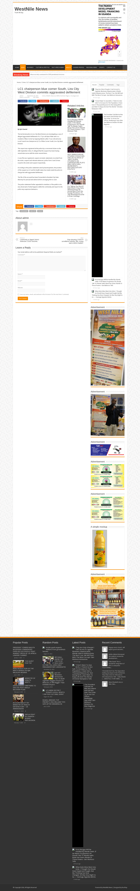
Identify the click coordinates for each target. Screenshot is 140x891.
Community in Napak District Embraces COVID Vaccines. (29, 239)
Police (40, 211)
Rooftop (124, 887)
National (53, 96)
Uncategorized (74, 96)
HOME (17, 67)
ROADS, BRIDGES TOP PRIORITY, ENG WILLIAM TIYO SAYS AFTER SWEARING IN (54, 702)
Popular (101, 85)
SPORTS (101, 67)
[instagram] (92, 887)
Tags (118, 85)
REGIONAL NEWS (91, 67)
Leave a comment (25, 97)
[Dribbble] (88, 887)
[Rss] (80, 887)
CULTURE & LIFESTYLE (42, 67)
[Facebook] (82, 887)
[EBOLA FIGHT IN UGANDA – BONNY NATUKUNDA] (18, 717)
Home (19, 82)
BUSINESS (30, 67)
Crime (24, 82)
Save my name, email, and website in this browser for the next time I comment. (44, 294)
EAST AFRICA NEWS (58, 67)
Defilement (24, 211)
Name (20, 274)
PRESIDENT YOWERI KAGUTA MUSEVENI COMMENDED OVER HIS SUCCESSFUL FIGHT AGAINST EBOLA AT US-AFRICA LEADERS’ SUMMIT (24, 651)
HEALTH (68, 67)
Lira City (32, 211)
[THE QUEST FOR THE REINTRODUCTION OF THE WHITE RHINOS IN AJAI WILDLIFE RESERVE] (18, 664)
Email (20, 281)
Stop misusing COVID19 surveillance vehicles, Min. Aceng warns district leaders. (72, 240)
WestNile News (31, 9)
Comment (21, 255)
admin (21, 96)
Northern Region (65, 96)
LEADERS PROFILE (78, 67)
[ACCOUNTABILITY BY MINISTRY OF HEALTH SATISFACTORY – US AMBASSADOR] (18, 698)
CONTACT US (111, 67)
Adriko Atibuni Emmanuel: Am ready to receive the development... (117, 656)
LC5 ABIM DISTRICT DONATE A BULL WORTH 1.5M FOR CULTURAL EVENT (54, 692)
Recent (94, 85)
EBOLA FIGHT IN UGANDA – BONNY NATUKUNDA (30, 717)
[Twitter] (84, 887)
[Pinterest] (86, 887)
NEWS (23, 67)
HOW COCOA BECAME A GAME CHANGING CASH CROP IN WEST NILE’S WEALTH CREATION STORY (62, 74)
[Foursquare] (90, 887)
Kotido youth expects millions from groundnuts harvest (54, 649)
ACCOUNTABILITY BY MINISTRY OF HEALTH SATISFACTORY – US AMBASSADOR (21, 706)
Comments (110, 85)
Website (20, 287)
